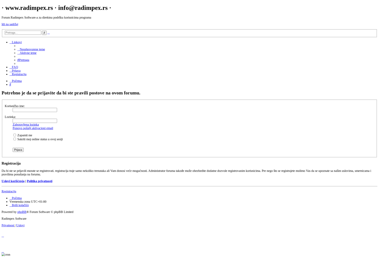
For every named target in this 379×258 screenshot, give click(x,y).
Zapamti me (24, 135)
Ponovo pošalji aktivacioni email (33, 128)
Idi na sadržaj (10, 24)
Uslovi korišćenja (13, 181)
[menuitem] (31, 49)
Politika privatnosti (39, 181)
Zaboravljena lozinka (26, 124)
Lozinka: (10, 117)
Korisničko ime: (15, 106)
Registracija (9, 191)
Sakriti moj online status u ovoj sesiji (40, 139)
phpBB (21, 212)
